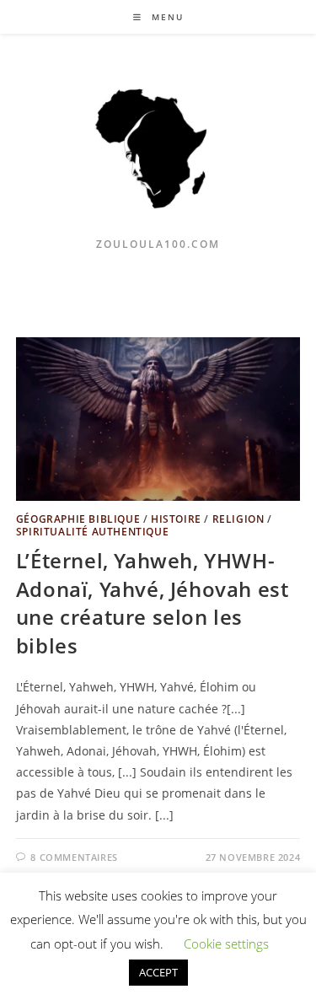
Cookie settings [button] (226, 943)
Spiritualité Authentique (92, 531)
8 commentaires (73, 857)
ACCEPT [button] (158, 972)
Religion (238, 519)
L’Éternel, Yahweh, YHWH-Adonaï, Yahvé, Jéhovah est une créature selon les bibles (152, 602)
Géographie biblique (78, 519)
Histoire (176, 519)
